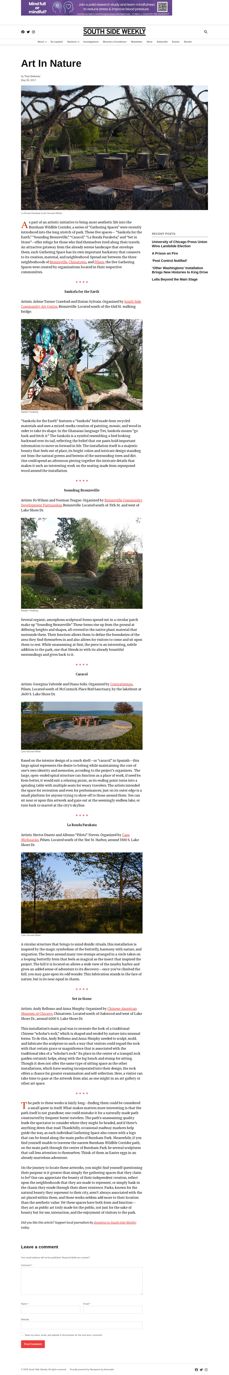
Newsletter (136, 41)
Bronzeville (58, 262)
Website (25, 1319)
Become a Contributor (114, 41)
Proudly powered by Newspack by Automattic (92, 1369)
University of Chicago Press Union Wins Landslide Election (179, 244)
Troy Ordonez (32, 76)
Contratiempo (121, 684)
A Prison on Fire (165, 253)
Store (149, 41)
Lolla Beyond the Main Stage (175, 279)
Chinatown (77, 262)
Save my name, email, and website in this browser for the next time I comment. (64, 1335)
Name (24, 1304)
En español (57, 41)
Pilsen (99, 262)
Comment (26, 1265)
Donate (188, 41)
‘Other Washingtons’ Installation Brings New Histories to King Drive (180, 270)
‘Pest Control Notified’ (169, 261)
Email (86, 1304)
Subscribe (162, 41)
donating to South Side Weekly (115, 1222)
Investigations (91, 41)
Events (175, 41)
